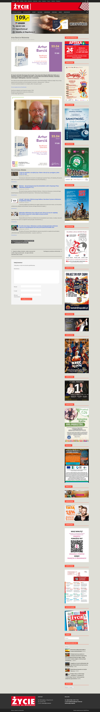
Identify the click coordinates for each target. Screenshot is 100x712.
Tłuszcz (48, 1)
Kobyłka (21, 1)
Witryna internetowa (17, 295)
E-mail (15, 291)
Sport (34, 12)
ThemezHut (21, 710)
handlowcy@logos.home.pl (75, 701)
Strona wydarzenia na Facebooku (18, 87)
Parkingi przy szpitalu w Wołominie (52, 251)
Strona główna (16, 12)
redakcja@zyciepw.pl (46, 703)
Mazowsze (67, 12)
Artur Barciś (18, 242)
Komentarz (16, 268)
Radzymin (30, 1)
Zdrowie (54, 12)
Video (60, 12)
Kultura (40, 12)
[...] (45, 179)
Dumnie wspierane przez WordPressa (81, 710)
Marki (25, 1)
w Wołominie (25, 242)
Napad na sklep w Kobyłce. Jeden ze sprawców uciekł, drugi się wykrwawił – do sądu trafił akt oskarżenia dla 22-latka (23, 253)
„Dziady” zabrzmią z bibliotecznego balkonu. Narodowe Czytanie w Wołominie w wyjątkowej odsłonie (40, 199)
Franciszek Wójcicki (23, 39)
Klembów (44, 1)
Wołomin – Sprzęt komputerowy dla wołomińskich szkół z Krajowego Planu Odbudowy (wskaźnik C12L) (39, 186)
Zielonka (53, 1)
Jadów (39, 1)
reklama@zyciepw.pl (70, 703)
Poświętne (58, 1)
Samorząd (47, 12)
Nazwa (15, 286)
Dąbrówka (35, 1)
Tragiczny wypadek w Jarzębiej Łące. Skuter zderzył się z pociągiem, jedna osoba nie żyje (39, 173)
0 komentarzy (14, 181)
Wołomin (13, 1)
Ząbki (18, 1)
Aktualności (26, 12)
